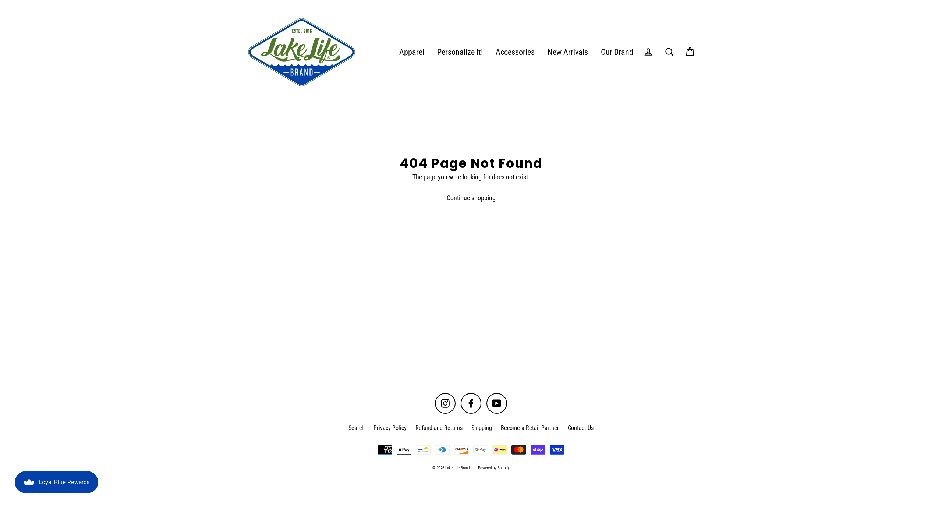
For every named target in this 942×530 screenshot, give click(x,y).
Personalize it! (460, 52)
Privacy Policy (390, 427)
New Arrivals (568, 52)
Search (356, 427)
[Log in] (648, 52)
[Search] (669, 52)
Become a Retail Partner (530, 427)
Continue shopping (471, 198)
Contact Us (581, 427)
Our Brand (617, 52)
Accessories (515, 52)
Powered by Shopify (494, 468)
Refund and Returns (439, 427)
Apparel (411, 52)
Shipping (481, 427)
